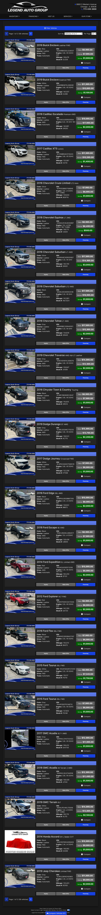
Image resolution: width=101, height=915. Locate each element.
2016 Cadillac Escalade (56, 114)
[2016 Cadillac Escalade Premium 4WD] (20, 119)
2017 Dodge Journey (55, 458)
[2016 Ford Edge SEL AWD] (20, 498)
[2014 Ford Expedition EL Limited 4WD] (20, 567)
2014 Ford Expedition (55, 562)
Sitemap (53, 910)
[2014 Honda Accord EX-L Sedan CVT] (20, 842)
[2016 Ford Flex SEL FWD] (20, 636)
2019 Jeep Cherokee (54, 871)
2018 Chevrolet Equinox (54, 217)
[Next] (30, 34)
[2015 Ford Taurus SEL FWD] (20, 670)
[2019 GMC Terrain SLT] (20, 807)
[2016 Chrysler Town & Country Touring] (20, 395)
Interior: (40, 51)
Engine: (59, 53)
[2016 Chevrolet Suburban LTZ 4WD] (20, 291)
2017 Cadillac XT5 (50, 148)
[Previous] (6, 34)
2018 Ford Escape (50, 527)
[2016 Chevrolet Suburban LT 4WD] (20, 257)
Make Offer (66, 68)
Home (41, 908)
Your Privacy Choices (61, 910)
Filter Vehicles (51, 28)
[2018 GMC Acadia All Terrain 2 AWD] (20, 773)
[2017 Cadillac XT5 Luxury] (20, 153)
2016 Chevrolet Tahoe (53, 320)
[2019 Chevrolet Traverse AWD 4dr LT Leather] (20, 360)
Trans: (39, 56)
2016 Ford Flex (49, 630)
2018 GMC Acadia (54, 767)
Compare (87, 63)
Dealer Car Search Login (37, 910)
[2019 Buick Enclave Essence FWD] (20, 84)
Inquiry (46, 68)
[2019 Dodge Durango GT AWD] (20, 429)
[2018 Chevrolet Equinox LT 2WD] (20, 222)
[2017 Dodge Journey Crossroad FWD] (20, 463)
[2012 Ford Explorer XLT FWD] (20, 601)
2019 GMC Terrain (49, 802)
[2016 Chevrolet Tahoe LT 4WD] (20, 326)
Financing (85, 68)
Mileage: (59, 57)
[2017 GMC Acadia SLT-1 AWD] (20, 738)
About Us (45, 908)
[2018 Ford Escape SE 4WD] (20, 532)
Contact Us (51, 908)
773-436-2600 (89, 9)
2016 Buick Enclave (53, 45)
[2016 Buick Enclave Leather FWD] (20, 50)
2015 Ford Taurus (51, 665)
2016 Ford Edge (50, 493)
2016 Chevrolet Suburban (55, 252)
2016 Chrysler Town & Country (57, 389)
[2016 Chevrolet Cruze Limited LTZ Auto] (20, 188)
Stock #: (59, 59)
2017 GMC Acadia (52, 733)
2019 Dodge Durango (52, 424)
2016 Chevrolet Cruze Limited (57, 183)
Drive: (39, 53)
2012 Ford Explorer (51, 596)
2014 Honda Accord (55, 836)
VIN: (57, 49)
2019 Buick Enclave (54, 79)
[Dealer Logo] (27, 7)
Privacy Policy (58, 908)
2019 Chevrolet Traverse (59, 355)
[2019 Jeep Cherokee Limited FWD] (20, 876)
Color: (39, 49)
